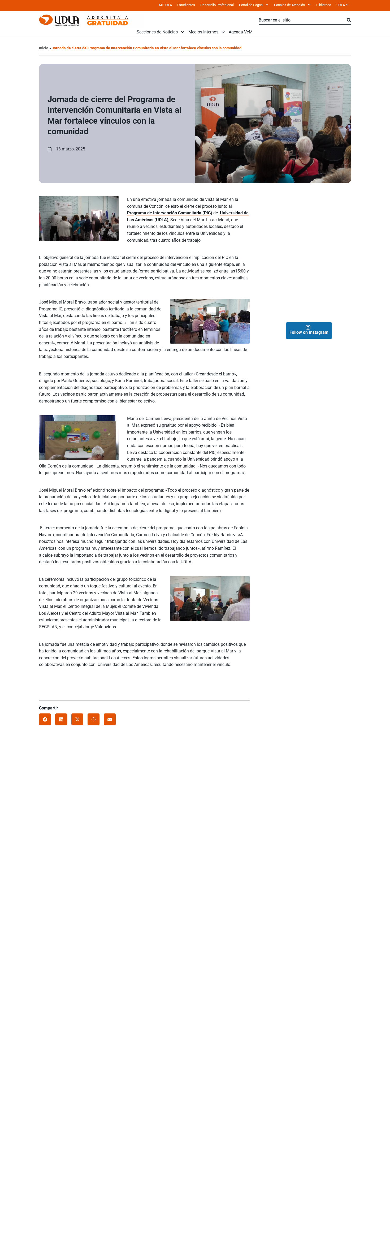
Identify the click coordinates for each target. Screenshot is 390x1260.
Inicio (43, 48)
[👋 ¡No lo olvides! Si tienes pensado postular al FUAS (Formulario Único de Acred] (329, 213)
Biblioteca (323, 5)
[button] (45, 719)
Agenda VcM (241, 32)
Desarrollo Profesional (217, 5)
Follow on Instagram (308, 332)
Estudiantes (186, 5)
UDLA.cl (342, 5)
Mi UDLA (165, 5)
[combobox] (303, 20)
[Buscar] (349, 20)
